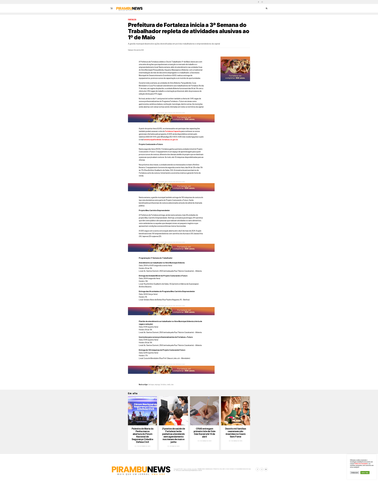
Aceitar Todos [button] (365, 473)
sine (172, 384)
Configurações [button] (354, 473)
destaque (151, 384)
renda (168, 384)
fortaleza (163, 384)
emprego (157, 384)
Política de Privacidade (360, 463)
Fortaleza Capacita (173, 131)
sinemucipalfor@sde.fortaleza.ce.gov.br (161, 140)
